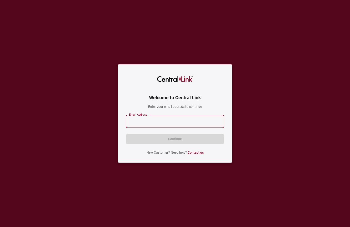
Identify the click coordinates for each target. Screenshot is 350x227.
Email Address (138, 114)
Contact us (196, 152)
